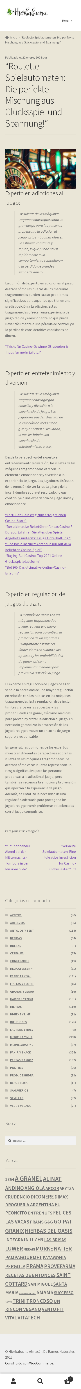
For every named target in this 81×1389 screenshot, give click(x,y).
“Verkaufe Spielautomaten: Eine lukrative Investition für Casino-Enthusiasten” (59, 857)
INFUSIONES (18, 1022)
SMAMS (44, 1292)
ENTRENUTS (40, 1213)
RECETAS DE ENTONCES (30, 1275)
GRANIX (14, 1230)
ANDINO (14, 1188)
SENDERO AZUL (27, 1293)
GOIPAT (63, 1221)
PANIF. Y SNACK (20, 1052)
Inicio (13, 37)
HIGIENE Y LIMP (20, 1014)
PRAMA (34, 1266)
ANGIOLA (35, 1188)
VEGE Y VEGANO (21, 1106)
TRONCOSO (39, 1301)
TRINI (19, 1301)
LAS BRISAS (55, 1239)
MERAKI (29, 1249)
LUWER (14, 1248)
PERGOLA (15, 1266)
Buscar (40, 1381)
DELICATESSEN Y (21, 969)
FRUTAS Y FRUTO (22, 984)
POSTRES (16, 1068)
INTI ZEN (33, 1239)
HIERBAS (16, 1007)
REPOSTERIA (18, 1083)
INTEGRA (14, 1240)
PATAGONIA (54, 1257)
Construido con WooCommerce (29, 1363)
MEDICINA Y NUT (21, 1037)
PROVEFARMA (59, 1266)
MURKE (44, 1248)
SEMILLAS (16, 1098)
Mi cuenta (13, 1381)
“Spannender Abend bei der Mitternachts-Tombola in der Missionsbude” (17, 857)
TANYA (8, 1301)
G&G (48, 1222)
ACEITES (16, 915)
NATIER (63, 1248)
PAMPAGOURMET (23, 1257)
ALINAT (52, 1178)
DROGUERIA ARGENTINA (29, 1204)
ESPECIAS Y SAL (20, 976)
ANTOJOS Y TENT (22, 930)
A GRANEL (28, 1178)
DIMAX (61, 1197)
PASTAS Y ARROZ (21, 1060)
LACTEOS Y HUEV (21, 1030)
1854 (9, 1179)
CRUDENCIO (17, 1197)
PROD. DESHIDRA (22, 1075)
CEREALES (17, 953)
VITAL (11, 1318)
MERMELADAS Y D (22, 1045)
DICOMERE (42, 1197)
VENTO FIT (53, 1309)
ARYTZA (67, 1188)
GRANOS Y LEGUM (22, 992)
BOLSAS (15, 946)
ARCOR (52, 1188)
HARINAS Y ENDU (21, 999)
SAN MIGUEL (40, 1284)
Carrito (62, 1377)
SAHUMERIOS (19, 1090)
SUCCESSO (64, 1292)
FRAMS (37, 1222)
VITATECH (29, 1317)
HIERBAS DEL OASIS (48, 1230)
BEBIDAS (16, 938)
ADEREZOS (17, 923)
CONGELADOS (19, 961)
